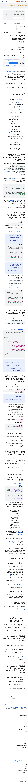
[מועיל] (18, 26)
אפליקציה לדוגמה (15, 102)
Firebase (23, 23)
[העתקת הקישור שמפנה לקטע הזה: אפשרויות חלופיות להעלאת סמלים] (9, 621)
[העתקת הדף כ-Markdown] (20, 42)
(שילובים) (14, 133)
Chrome (25, 766)
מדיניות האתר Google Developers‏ (18, 707)
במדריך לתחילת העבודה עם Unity (17, 89)
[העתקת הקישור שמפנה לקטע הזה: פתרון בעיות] (13, 603)
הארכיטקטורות (18, 364)
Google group (24, 749)
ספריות (25, 724)
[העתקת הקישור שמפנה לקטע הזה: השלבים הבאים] (10, 558)
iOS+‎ (16, 60)
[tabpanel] (14, 247)
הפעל (5, 23)
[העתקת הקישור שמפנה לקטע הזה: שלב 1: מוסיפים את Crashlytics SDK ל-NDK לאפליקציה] (14, 160)
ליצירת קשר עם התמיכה (22, 745)
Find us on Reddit (23, 733)
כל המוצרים (24, 772)
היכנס (3, 1)
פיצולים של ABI (18, 368)
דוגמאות (25, 722)
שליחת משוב (21, 29)
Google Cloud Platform (22, 770)
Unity (7, 65)
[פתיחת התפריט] (25, 1)
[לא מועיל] (16, 26)
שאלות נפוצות (24, 756)
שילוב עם (17, 590)
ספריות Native (11, 71)
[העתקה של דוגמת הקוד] (24, 185)
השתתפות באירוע (23, 740)
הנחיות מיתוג (24, 754)
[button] (14, 206)
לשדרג (17, 268)
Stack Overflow (24, 747)
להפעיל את (14, 178)
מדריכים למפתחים (23, 717)
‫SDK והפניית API (24, 720)
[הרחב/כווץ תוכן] (19, 46)
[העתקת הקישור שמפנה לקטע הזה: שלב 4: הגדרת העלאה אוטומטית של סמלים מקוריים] (17, 381)
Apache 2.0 (9, 706)
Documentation (22, 5)
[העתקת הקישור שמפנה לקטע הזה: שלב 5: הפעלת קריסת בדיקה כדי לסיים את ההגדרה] (16, 457)
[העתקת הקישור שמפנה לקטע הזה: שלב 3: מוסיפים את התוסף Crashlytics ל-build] (19, 315)
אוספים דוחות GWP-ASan (13, 565)
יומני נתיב (20, 106)
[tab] (18, 232)
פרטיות (21, 777)
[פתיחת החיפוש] (9, 1)
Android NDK (13, 63)
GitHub (25, 726)
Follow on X (24, 736)
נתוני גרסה (25, 752)
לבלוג (26, 731)
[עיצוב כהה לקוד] (22, 185)
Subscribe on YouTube (22, 738)
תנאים (25, 777)
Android (8, 60)
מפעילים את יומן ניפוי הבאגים (13, 541)
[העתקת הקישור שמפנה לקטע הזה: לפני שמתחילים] (9, 94)
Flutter (14, 65)
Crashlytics (12, 5)
